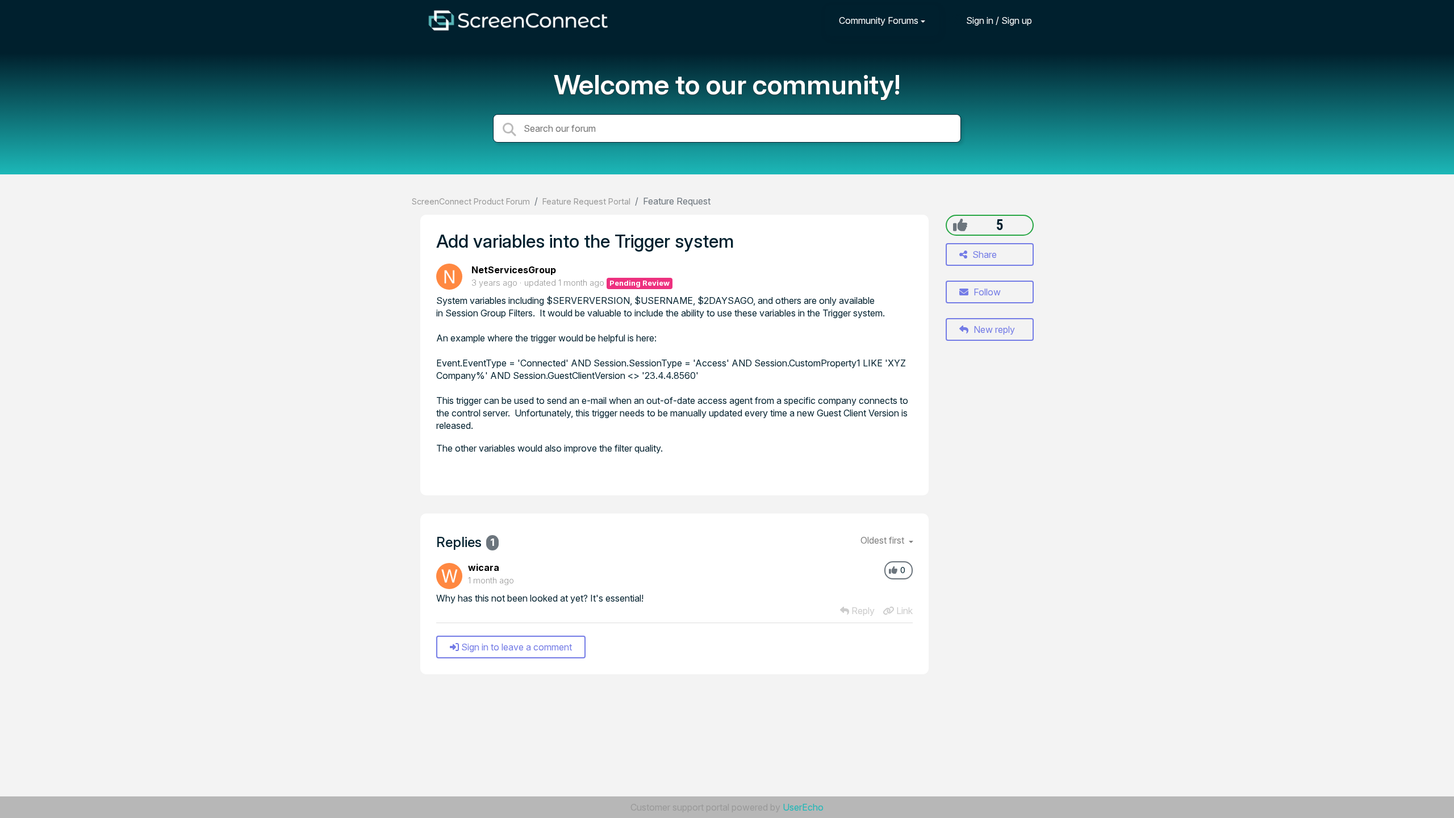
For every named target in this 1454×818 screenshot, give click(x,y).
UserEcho (803, 807)
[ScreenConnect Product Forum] (518, 20)
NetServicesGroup (513, 270)
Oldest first (883, 540)
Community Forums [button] (878, 20)
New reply (993, 329)
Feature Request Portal (586, 201)
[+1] (960, 224)
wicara (483, 567)
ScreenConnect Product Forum (471, 201)
